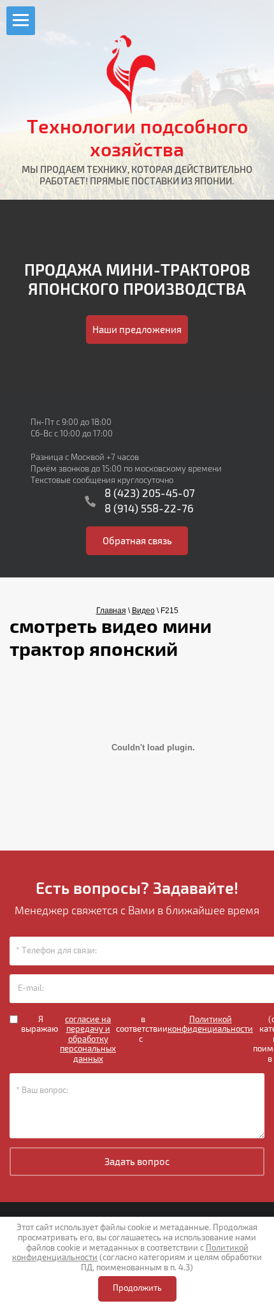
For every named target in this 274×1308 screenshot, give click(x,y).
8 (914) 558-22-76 (149, 509)
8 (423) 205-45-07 (150, 493)
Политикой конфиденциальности (210, 1025)
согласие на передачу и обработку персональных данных (88, 1039)
